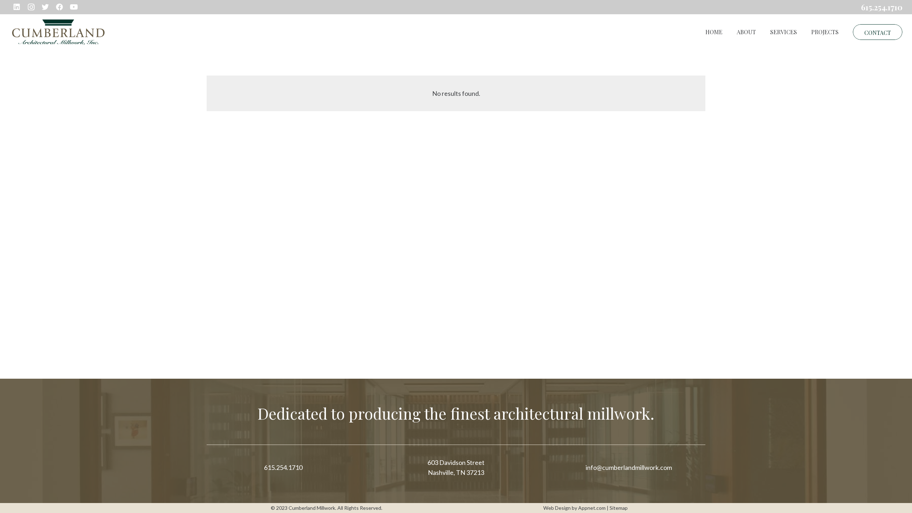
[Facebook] (59, 7)
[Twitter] (45, 7)
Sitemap (619, 508)
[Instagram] (31, 7)
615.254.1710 (283, 467)
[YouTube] (74, 7)
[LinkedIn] (17, 7)
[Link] (58, 32)
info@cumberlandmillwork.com (629, 467)
